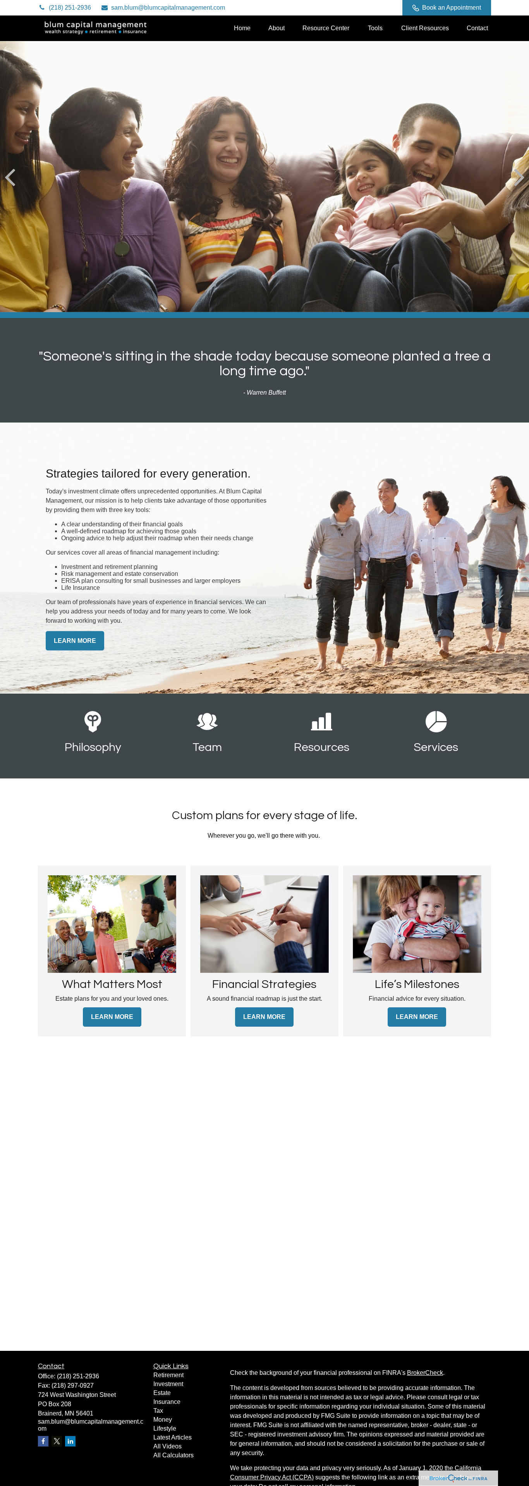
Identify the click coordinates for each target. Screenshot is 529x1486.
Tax (158, 1410)
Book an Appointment (451, 7)
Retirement (168, 1375)
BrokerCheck (425, 1372)
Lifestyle (164, 1428)
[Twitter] (343, 7)
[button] (242, 28)
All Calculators (173, 1455)
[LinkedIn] (364, 7)
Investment (168, 1384)
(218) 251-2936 (70, 7)
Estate (162, 1393)
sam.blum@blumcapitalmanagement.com (168, 7)
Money (162, 1419)
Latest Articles (172, 1437)
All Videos (167, 1446)
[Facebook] (386, 7)
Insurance (166, 1401)
